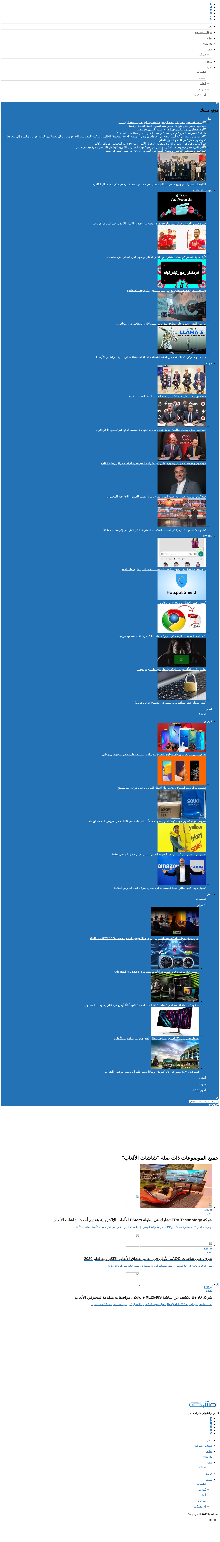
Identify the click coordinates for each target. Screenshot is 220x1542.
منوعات (201, 89)
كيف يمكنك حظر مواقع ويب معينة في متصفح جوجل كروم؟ (170, 702)
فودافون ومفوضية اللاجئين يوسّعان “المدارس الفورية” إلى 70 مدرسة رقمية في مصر (155, 150)
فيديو (209, 49)
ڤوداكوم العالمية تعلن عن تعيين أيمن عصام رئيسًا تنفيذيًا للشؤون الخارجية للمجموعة (156, 496)
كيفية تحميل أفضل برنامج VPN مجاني (183, 602)
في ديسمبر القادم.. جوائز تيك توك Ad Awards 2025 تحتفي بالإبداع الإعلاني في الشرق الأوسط (149, 223)
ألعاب (203, 83)
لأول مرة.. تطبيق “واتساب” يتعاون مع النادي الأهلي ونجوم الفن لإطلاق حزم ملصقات (156, 257)
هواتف (209, 38)
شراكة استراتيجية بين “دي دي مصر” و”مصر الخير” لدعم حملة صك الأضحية (161, 133)
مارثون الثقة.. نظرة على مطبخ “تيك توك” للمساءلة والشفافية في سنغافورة (161, 323)
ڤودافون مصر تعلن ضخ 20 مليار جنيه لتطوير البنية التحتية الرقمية (167, 125)
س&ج (202, 54)
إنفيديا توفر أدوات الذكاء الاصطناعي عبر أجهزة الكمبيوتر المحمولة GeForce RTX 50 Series (144, 938)
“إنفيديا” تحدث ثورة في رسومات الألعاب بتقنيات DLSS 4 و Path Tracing (156, 971)
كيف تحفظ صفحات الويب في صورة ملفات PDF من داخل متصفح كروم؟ (162, 636)
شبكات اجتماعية (203, 32)
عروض (208, 61)
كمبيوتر (202, 77)
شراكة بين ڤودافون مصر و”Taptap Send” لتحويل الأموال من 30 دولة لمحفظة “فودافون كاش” (149, 143)
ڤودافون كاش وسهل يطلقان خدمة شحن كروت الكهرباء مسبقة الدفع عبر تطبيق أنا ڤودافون (151, 429)
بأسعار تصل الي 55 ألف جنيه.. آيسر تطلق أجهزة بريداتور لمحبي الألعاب (156, 1038)
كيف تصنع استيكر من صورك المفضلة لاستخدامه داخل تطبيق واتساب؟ (164, 569)
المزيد (209, 67)
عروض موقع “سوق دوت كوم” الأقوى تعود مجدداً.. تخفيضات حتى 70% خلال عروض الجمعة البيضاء (147, 821)
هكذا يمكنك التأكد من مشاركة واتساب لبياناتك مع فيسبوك (171, 669)
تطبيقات (201, 71)
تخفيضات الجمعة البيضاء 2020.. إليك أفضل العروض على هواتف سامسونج (161, 787)
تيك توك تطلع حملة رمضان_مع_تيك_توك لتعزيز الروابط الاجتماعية (166, 290)
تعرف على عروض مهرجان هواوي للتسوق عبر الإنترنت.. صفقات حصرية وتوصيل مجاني (154, 754)
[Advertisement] (122, 1128)
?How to (207, 43)
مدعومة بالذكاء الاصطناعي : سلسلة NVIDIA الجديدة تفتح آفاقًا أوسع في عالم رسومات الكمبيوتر (142, 1005)
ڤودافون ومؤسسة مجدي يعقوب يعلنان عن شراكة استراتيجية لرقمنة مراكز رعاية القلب (153, 463)
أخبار (209, 26)
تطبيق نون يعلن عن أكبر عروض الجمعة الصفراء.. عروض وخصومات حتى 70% (159, 854)
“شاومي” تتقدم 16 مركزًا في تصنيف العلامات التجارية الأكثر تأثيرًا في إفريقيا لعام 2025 (154, 530)
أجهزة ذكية (200, 95)
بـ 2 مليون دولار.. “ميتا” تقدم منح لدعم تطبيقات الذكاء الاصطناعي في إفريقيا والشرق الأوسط (151, 357)
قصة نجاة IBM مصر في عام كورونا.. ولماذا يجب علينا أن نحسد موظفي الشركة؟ (151, 1071)
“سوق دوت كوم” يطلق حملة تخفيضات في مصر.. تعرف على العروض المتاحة (160, 887)
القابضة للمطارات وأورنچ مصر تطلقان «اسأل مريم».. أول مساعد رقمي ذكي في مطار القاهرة (149, 184)
